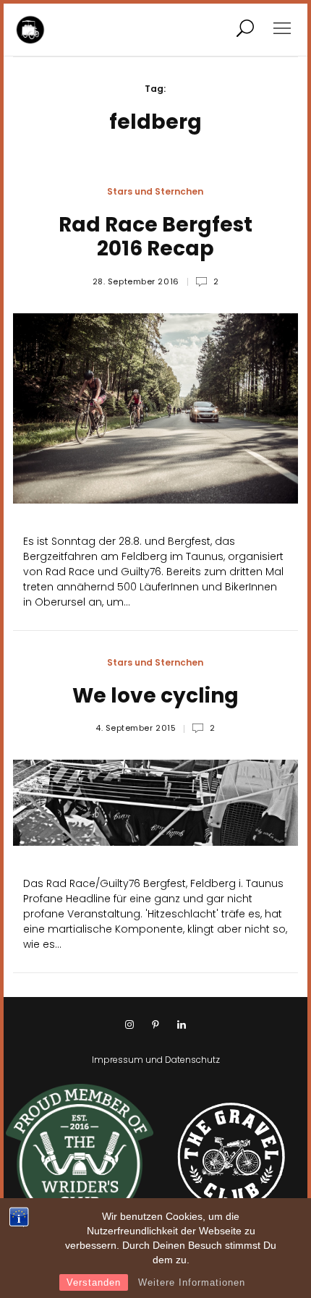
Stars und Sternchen (155, 191)
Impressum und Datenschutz (156, 1059)
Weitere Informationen (191, 1282)
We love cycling (155, 696)
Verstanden (94, 1282)
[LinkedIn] (181, 1025)
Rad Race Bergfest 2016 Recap (155, 237)
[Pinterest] (155, 1025)
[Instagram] (129, 1025)
